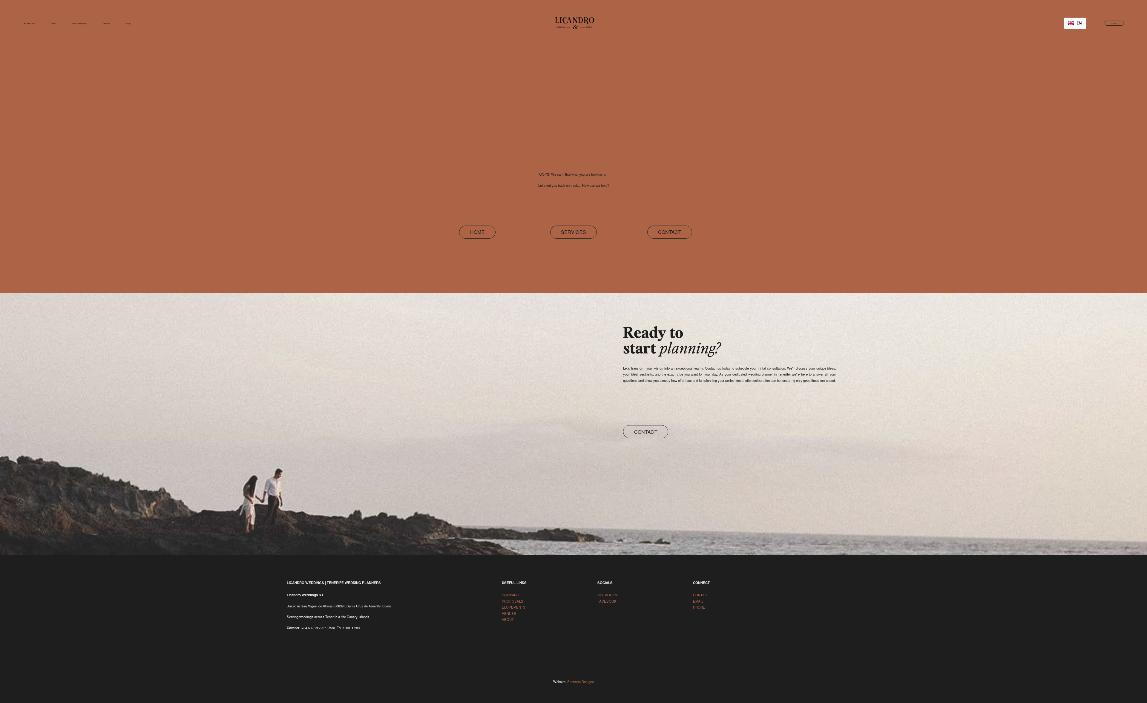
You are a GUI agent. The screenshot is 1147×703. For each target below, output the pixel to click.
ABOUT (508, 619)
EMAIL (698, 601)
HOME (477, 232)
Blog (128, 23)
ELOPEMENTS (514, 607)
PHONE (699, 607)
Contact (645, 431)
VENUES (509, 613)
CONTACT (1114, 23)
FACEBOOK (607, 601)
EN (1079, 23)
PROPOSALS (513, 601)
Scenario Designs (580, 681)
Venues (106, 23)
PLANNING (510, 594)
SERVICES (573, 232)
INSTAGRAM (607, 594)
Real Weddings (79, 23)
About (53, 23)
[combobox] (1075, 23)
